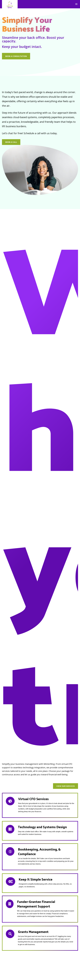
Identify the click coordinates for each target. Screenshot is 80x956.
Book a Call (11, 142)
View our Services (65, 786)
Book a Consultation (16, 56)
